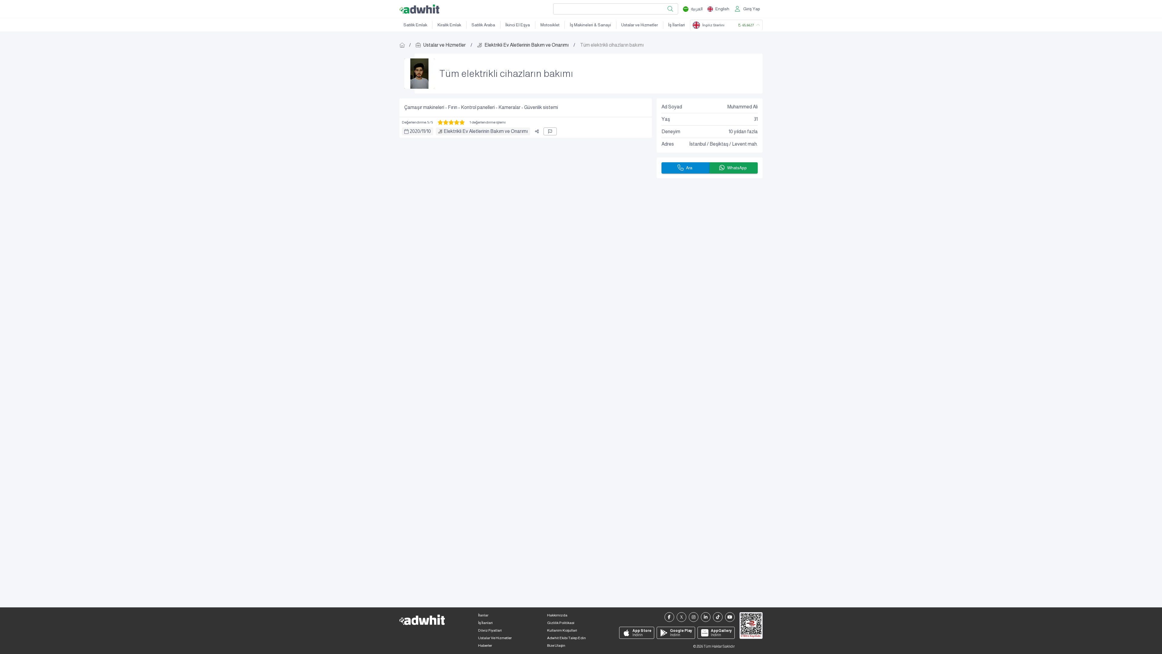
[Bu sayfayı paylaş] (537, 131)
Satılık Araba (483, 24)
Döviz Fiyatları (490, 630)
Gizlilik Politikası (560, 623)
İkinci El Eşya (517, 24)
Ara (689, 167)
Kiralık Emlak (449, 24)
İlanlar (483, 615)
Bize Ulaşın (556, 645)
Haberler (485, 645)
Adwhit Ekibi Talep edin (566, 638)
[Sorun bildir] (550, 131)
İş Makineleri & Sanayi (590, 24)
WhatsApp (737, 167)
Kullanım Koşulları (562, 630)
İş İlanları (676, 24)
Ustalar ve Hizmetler (639, 24)
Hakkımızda (557, 615)
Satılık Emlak (415, 24)
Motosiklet (550, 24)
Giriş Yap (751, 8)
